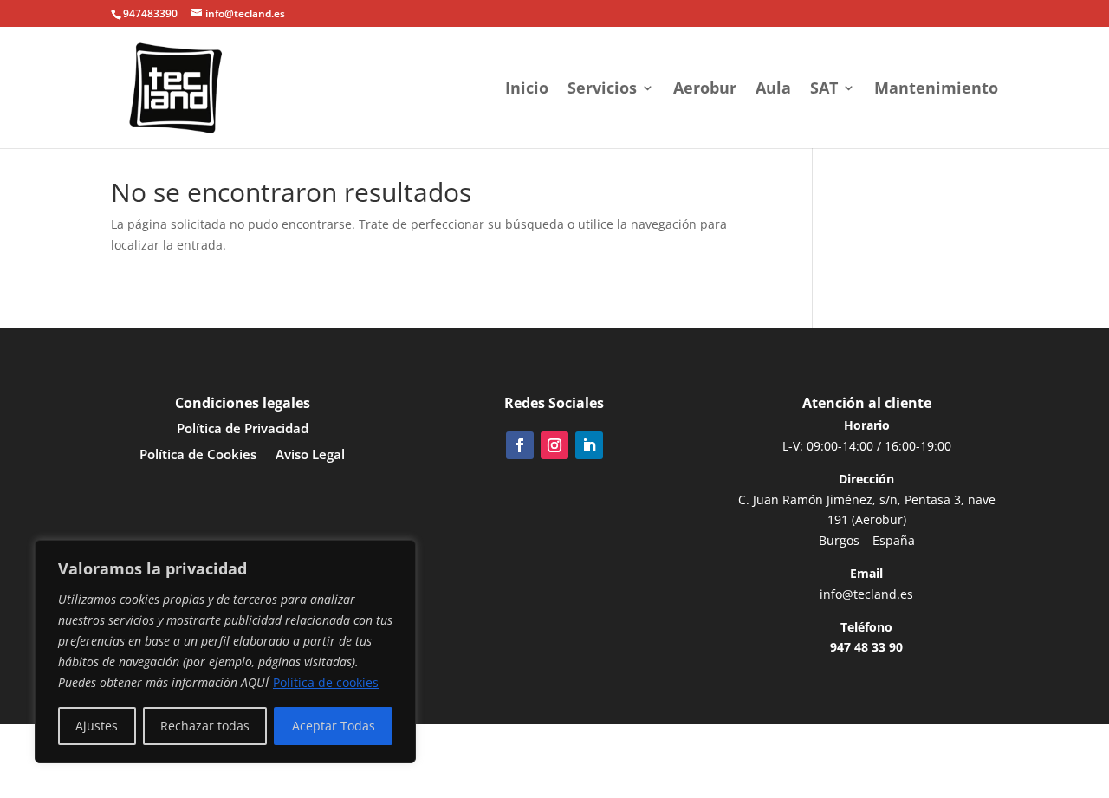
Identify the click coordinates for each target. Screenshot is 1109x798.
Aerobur (704, 89)
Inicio (526, 89)
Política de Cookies (197, 455)
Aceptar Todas (333, 725)
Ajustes (96, 725)
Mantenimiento (936, 89)
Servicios (602, 89)
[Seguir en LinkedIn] (589, 445)
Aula (773, 89)
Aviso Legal (310, 455)
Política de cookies (326, 682)
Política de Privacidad (242, 429)
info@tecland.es (866, 594)
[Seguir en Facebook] (520, 445)
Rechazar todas (205, 725)
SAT (824, 89)
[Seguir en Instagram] (554, 445)
